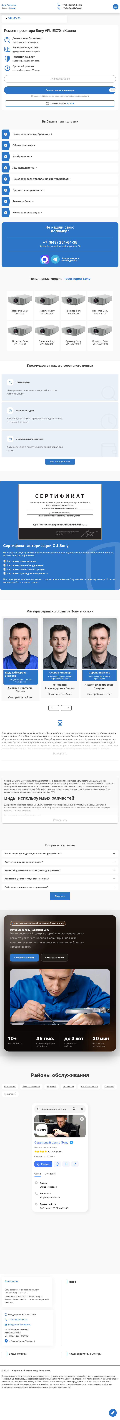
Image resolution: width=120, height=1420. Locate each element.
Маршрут (46, 1164)
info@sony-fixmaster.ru (19, 1324)
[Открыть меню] (115, 6)
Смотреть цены (54, 957)
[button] (53, 708)
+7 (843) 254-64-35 (72, 5)
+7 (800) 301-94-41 (72, 8)
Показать (60, 896)
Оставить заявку (24, 957)
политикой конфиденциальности (74, 96)
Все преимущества (60, 461)
